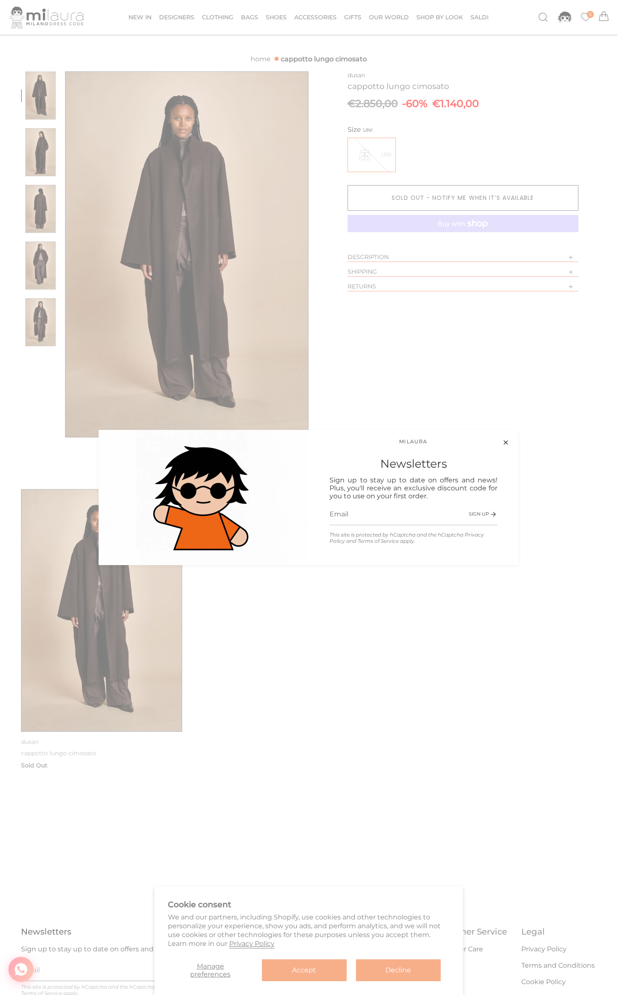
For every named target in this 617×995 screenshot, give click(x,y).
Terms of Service (378, 541)
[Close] (506, 442)
